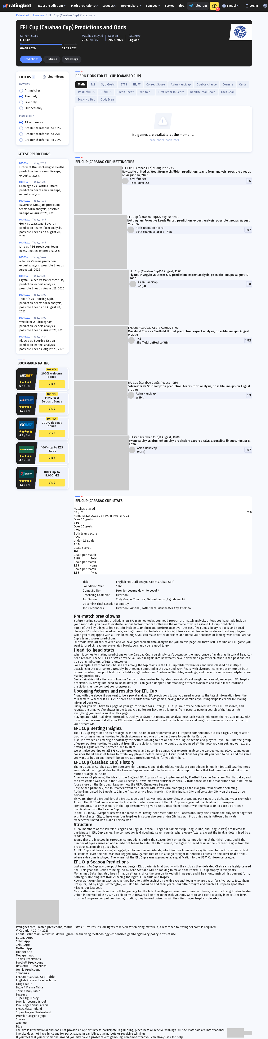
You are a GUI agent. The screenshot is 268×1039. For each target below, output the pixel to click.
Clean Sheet (125, 92)
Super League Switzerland (33, 1012)
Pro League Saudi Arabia (32, 1005)
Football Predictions (29, 962)
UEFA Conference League (217, 857)
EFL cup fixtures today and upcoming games (140, 751)
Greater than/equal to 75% (42, 134)
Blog (181, 6)
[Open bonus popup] (214, 6)
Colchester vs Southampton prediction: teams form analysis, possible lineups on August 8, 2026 (189, 388)
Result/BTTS (86, 92)
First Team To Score (171, 92)
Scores (169, 6)
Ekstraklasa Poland (29, 1009)
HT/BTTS (106, 92)
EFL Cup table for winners (184, 665)
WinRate (21, 1023)
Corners (228, 84)
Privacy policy (149, 934)
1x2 (93, 84)
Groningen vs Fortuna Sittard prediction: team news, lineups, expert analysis (40, 190)
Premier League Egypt (31, 1016)
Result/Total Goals (202, 92)
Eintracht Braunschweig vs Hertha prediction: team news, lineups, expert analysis (41, 171)
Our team (34, 934)
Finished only (33, 108)
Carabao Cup (142, 654)
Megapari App (25, 955)
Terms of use (167, 934)
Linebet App (24, 952)
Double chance (207, 84)
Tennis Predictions (28, 970)
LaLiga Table (24, 984)
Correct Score (155, 84)
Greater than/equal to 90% (43, 140)
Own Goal (227, 92)
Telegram (200, 6)
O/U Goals (108, 84)
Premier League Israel (31, 1001)
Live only (31, 102)
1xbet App (23, 941)
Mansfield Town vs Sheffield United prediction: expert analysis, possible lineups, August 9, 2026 (188, 333)
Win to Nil (145, 92)
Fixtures (51, 59)
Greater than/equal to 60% (43, 128)
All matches (33, 90)
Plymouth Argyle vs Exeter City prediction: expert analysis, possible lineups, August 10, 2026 (189, 276)
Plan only (31, 96)
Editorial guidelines (67, 934)
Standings (71, 59)
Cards (243, 84)
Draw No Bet (86, 99)
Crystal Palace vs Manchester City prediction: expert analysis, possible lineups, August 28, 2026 (41, 284)
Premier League (226, 843)
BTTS (124, 84)
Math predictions (83, 6)
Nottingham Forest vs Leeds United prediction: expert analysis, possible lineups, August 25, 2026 (188, 222)
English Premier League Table (36, 980)
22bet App (23, 945)
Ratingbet (22, 15)
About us (22, 934)
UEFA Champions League (152, 784)
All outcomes (34, 122)
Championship (176, 829)
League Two (218, 829)
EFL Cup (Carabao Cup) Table (35, 977)
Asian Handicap (181, 84)
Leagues (108, 6)
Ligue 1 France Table (29, 987)
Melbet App (24, 948)
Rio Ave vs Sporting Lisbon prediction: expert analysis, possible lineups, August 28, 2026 (41, 345)
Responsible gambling (125, 934)
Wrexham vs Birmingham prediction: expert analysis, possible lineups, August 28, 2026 (41, 326)
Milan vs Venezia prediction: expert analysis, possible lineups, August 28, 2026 (41, 265)
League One (195, 829)
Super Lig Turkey (27, 998)
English (232, 6)
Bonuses (151, 6)
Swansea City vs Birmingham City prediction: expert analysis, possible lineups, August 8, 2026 (189, 442)
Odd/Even (107, 99)
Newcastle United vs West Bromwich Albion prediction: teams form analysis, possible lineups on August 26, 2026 (186, 173)
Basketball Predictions (31, 966)
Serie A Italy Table (28, 991)
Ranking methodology (95, 934)
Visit (52, 384)
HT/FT (136, 84)
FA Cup (102, 774)
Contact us (47, 934)
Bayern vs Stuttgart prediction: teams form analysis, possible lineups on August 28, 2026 (39, 209)
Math (81, 84)
